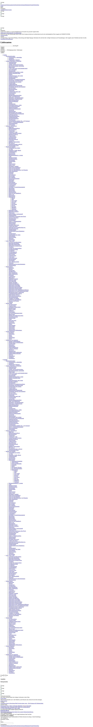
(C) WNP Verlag (4, 708)
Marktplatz (27, 5)
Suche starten (3, 698)
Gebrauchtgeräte (9, 33)
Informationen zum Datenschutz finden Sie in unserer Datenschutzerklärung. (17, 711)
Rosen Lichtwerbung (10, 703)
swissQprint (3, 703)
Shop (38, 5)
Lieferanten (22, 5)
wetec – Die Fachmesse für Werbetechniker (34, 703)
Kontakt (2, 707)
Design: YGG (11, 708)
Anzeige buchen (4, 35)
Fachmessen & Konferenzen (7, 39)
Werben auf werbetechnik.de (23, 707)
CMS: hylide (17, 708)
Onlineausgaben (9, 5)
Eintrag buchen (8, 9)
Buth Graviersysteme (19, 703)
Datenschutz (7, 707)
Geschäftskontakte (17, 33)
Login (2, 6)
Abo (14, 5)
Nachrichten (17, 5)
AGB (16, 707)
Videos (10, 705)
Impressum (12, 707)
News (8, 705)
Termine (31, 5)
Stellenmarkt (3, 33)
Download (28, 705)
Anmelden (3, 9)
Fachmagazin (3, 5)
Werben (35, 5)
